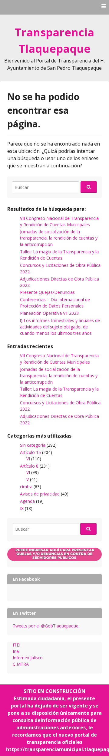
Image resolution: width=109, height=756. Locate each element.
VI (28, 459)
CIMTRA (21, 664)
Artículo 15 (30, 452)
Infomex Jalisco (28, 657)
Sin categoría (32, 445)
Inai (16, 651)
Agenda (27, 501)
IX (22, 508)
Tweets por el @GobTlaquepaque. (46, 626)
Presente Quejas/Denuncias (47, 292)
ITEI (16, 645)
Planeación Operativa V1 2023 (49, 313)
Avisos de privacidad (40, 494)
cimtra (26, 486)
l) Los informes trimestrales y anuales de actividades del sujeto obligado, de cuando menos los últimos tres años (60, 327)
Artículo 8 (29, 466)
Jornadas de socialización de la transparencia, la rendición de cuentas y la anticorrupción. (58, 238)
